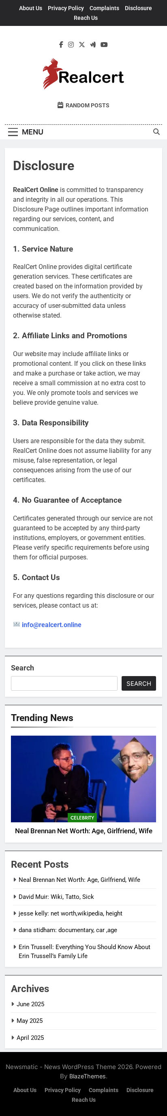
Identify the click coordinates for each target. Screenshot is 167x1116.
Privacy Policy (66, 8)
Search (22, 668)
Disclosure (138, 8)
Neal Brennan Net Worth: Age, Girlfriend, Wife (83, 831)
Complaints (104, 8)
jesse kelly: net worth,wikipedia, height (70, 913)
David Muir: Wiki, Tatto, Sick (56, 896)
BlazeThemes (87, 1076)
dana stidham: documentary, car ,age (68, 930)
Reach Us (86, 18)
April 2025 (30, 1037)
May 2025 (30, 1020)
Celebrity (82, 818)
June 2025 (30, 1004)
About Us (30, 8)
